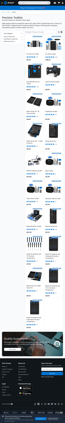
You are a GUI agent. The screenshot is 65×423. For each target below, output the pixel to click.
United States (40, 418)
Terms (4, 392)
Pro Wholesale (22, 369)
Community (21, 366)
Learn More (12, 349)
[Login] (62, 3)
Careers (4, 374)
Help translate (6, 404)
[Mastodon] (52, 404)
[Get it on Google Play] (25, 393)
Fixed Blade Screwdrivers (11, 39)
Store (3, 12)
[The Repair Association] (62, 404)
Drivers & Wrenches (9, 36)
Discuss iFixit (5, 372)
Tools (8, 12)
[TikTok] (35, 404)
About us (4, 366)
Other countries (53, 418)
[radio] (58, 32)
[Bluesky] (55, 404)
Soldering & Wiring (9, 41)
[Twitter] (42, 404)
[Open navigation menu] (2, 3)
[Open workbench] (55, 3)
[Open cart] (59, 3)
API (3, 377)
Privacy (4, 389)
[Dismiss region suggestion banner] (61, 418)
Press (19, 377)
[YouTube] (49, 404)
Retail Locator (22, 372)
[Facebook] (38, 404)
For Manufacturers (23, 374)
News (19, 380)
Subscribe (52, 373)
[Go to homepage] (9, 2)
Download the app (24, 384)
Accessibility (5, 387)
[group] (60, 32)
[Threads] (59, 404)
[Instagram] (45, 404)
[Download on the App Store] (25, 388)
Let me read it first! (48, 376)
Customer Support (7, 369)
